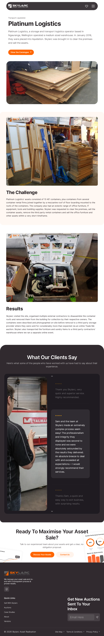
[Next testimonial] (52, 511)
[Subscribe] (97, 617)
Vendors (7, 621)
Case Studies (9, 612)
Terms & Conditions (74, 632)
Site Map (58, 632)
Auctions (7, 607)
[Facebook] (6, 589)
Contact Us (65, 554)
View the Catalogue (21, 52)
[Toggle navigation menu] (93, 6)
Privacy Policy (92, 632)
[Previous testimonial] (52, 376)
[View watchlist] (86, 6)
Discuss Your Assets (42, 554)
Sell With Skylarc (11, 603)
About (6, 617)
